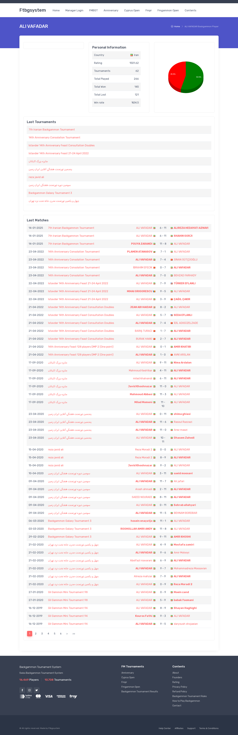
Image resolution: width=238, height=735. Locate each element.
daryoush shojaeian (186, 623)
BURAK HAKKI (144, 338)
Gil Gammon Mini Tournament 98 (68, 592)
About (175, 672)
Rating (175, 682)
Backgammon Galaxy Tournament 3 (50, 193)
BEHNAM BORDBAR (185, 512)
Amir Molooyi (181, 552)
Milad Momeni (143, 402)
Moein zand (181, 592)
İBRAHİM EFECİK (142, 267)
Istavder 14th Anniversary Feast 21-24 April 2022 (59, 153)
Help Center (165, 728)
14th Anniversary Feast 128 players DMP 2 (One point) (80, 346)
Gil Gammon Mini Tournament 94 (68, 608)
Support (191, 728)
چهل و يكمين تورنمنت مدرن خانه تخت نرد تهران (54, 200)
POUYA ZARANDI (141, 243)
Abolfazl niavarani (141, 560)
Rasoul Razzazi (183, 421)
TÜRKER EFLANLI (185, 283)
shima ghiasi (182, 414)
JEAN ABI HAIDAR (141, 307)
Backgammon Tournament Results (139, 691)
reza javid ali (36, 177)
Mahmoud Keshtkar (140, 370)
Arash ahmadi (143, 489)
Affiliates (179, 728)
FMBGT (93, 10)
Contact (176, 705)
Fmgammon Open (168, 10)
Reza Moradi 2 (143, 449)
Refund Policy (179, 691)
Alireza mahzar (143, 576)
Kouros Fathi (143, 615)
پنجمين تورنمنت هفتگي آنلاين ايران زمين (50, 169)
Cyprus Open (132, 10)
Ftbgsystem (32, 10)
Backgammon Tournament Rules (189, 696)
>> (74, 633)
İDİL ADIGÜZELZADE (186, 322)
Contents (190, 10)
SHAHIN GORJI (183, 235)
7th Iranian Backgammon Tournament (52, 129)
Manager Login (74, 10)
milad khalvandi (142, 378)
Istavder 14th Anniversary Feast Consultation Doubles (62, 145)
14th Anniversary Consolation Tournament (54, 137)
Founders (177, 677)
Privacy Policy (179, 687)
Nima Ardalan (183, 362)
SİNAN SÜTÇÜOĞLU (186, 259)
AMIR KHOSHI (182, 536)
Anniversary (111, 10)
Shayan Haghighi (185, 608)
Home (56, 10)
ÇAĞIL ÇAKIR (182, 299)
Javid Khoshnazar (140, 386)
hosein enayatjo (141, 520)
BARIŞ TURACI (143, 330)
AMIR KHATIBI (182, 346)
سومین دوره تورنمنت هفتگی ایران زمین (50, 185)
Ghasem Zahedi (184, 437)
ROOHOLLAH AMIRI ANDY (136, 528)
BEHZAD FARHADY (185, 275)
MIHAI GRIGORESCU (139, 291)
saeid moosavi (183, 473)
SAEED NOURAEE (142, 497)
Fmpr (149, 10)
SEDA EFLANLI (183, 315)
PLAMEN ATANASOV (139, 251)
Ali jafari (179, 481)
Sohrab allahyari (185, 505)
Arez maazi (180, 429)
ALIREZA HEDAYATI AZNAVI (191, 227)
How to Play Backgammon (186, 701)
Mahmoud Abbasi (141, 394)
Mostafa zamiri (184, 544)
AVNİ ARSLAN (182, 354)
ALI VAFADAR (144, 227)
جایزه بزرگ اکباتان (38, 161)
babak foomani (184, 600)
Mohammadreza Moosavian (190, 568)
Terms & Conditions (209, 728)
